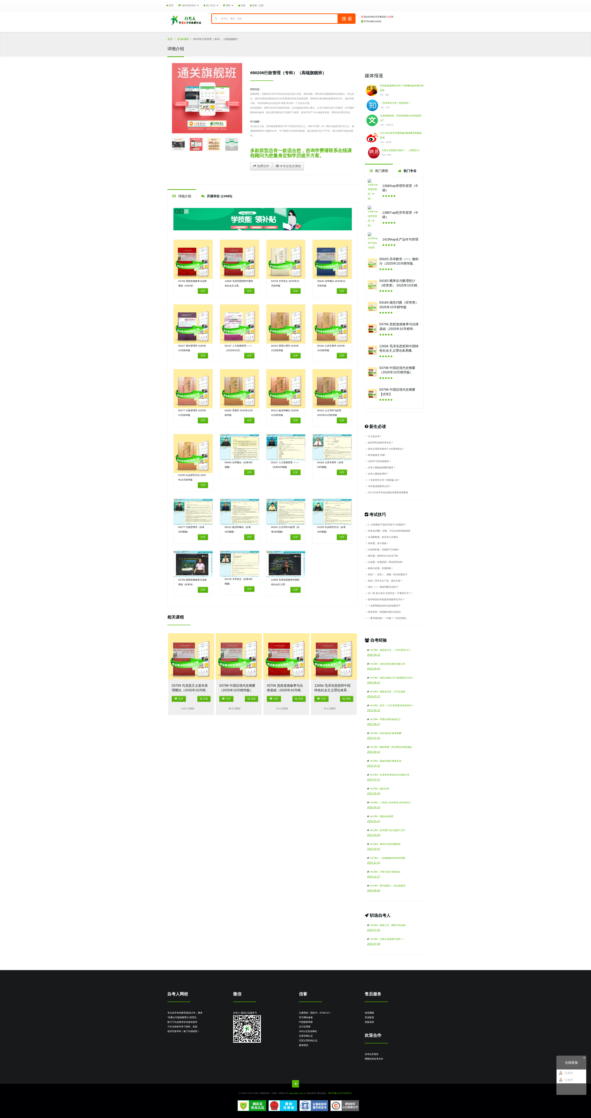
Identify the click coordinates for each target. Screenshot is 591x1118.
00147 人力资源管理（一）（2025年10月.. (239, 348)
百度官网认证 (306, 1036)
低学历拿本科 (188, 5)
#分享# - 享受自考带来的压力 (385, 719)
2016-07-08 (373, 943)
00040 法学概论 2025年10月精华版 (331, 283)
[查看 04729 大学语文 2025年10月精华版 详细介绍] (285, 259)
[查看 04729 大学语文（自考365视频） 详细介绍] (239, 564)
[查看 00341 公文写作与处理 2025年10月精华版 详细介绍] (332, 388)
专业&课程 (183, 39)
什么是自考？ (375, 436)
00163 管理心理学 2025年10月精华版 (285, 348)
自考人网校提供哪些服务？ (382, 467)
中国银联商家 (306, 1022)
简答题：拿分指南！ (378, 543)
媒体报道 (303, 1045)
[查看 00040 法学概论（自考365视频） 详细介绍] (239, 447)
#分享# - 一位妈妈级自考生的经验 (387, 858)
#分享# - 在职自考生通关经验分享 (387, 664)
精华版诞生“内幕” (377, 455)
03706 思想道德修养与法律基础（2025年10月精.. (285, 688)
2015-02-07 (373, 848)
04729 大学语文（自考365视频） (239, 581)
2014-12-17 (373, 876)
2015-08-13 (373, 751)
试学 (202, 290)
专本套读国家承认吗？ (379, 486)
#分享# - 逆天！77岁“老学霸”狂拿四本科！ (392, 705)
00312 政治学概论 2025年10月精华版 (285, 412)
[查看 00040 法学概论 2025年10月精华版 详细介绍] (332, 259)
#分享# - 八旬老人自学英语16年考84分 (390, 802)
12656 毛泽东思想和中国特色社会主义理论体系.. (332, 688)
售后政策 (369, 1017)
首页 (171, 5)
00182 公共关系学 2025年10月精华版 (331, 348)
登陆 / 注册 (257, 5)
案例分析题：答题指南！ (380, 568)
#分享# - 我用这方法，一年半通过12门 (390, 650)
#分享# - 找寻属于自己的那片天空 (387, 830)
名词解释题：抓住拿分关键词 (383, 537)
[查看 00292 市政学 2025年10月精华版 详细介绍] (239, 388)
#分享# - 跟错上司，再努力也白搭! (388, 925)
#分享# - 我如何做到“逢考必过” (386, 761)
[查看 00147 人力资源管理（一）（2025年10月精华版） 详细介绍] (239, 324)
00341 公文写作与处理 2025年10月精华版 (329, 412)
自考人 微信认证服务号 (245, 1012)
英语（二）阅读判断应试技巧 (383, 587)
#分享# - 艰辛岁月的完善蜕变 (385, 844)
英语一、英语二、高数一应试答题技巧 (387, 574)
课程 (228, 5)
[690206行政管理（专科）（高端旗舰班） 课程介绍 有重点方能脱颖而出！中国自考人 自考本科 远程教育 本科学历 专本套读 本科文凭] (207, 98)
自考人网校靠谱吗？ (378, 473)
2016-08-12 (373, 682)
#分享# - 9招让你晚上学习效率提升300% (391, 677)
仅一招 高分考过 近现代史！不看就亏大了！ (390, 593)
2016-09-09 (373, 668)
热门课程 (381, 171)
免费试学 (262, 166)
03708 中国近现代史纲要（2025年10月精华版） (237, 688)
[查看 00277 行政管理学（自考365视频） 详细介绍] (193, 512)
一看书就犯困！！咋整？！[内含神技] (387, 618)
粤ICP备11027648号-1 (340, 1093)
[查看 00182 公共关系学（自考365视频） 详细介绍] (332, 447)
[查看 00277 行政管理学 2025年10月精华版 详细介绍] (193, 388)
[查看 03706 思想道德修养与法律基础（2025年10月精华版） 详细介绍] (193, 259)
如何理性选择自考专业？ (380, 442)
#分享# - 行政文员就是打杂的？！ (387, 939)
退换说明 (369, 1022)
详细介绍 (184, 196)
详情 (205, 698)
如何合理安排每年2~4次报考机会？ (386, 449)
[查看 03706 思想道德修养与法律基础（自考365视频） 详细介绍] (193, 564)
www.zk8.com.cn (297, 1093)
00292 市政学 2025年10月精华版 (239, 412)
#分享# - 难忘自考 (379, 788)
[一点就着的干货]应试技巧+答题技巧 (386, 524)
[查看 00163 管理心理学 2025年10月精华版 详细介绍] (285, 324)
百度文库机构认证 (308, 1040)
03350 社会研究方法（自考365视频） (331, 529)
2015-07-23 (373, 765)
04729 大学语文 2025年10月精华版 (285, 283)
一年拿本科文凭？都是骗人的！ (384, 480)
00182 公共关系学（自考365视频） (330, 464)
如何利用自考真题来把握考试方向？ (386, 599)
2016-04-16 (373, 807)
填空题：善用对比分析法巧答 (383, 555)
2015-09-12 (373, 710)
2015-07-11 (373, 779)
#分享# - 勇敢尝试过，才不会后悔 (387, 691)
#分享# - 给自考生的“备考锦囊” (386, 733)
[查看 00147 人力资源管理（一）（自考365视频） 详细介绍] (285, 447)
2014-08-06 (373, 890)
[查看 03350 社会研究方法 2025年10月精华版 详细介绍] (193, 453)
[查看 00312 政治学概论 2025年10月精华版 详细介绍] (285, 388)
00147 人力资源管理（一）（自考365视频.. (285, 464)
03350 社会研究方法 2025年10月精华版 (192, 477)
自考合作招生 (372, 1054)
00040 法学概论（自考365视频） (239, 464)
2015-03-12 (373, 821)
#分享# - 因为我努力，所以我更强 (387, 885)
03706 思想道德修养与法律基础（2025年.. (192, 283)
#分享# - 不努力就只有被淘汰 (385, 872)
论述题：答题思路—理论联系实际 (385, 562)
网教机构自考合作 (374, 1058)
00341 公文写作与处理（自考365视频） (285, 529)
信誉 (242, 5)
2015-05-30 (373, 793)
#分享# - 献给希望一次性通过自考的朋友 (391, 747)
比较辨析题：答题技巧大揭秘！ (384, 549)
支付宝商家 (305, 1026)
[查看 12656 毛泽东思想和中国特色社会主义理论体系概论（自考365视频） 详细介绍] (285, 564)
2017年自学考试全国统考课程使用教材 (388, 492)
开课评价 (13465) (219, 196)
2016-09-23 (373, 654)
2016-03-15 (373, 696)
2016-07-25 (373, 930)
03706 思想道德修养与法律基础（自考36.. (192, 582)
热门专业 (210, 5)
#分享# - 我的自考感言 (382, 816)
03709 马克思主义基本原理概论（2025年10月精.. (190, 688)
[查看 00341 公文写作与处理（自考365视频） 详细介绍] (285, 512)
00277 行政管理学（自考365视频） (191, 529)
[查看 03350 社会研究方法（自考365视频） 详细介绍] (332, 512)
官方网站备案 (306, 1017)
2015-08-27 (373, 724)
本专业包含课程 (290, 166)
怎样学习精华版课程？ (379, 461)
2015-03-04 (373, 835)
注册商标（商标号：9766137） (315, 1012)
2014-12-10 (373, 862)
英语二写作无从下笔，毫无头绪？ (385, 580)
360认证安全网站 (308, 1031)
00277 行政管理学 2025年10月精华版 (192, 412)
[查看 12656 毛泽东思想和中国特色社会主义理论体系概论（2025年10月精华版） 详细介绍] (239, 259)
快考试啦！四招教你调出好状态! (384, 612)
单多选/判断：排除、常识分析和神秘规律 (389, 531)
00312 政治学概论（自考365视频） (238, 529)
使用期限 (369, 1012)
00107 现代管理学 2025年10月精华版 (192, 348)
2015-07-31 (373, 738)
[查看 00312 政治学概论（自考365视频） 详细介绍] (239, 512)
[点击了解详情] (262, 219)
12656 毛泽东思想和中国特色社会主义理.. (239, 283)
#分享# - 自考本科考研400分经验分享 (389, 775)
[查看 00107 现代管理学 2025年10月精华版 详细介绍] (193, 324)
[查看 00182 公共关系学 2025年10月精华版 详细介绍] (332, 324)
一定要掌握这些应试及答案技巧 (384, 605)
